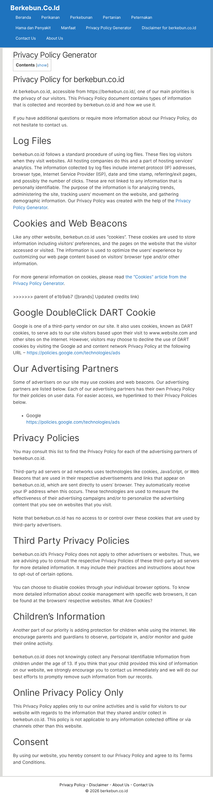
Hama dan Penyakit (33, 27)
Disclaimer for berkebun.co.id (169, 27)
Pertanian (112, 17)
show (42, 65)
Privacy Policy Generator (108, 27)
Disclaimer (99, 784)
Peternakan (141, 17)
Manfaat (68, 27)
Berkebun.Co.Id (35, 8)
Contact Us (26, 38)
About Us (54, 38)
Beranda (23, 17)
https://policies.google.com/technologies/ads (73, 352)
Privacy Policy (72, 784)
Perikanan (50, 17)
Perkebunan (81, 17)
